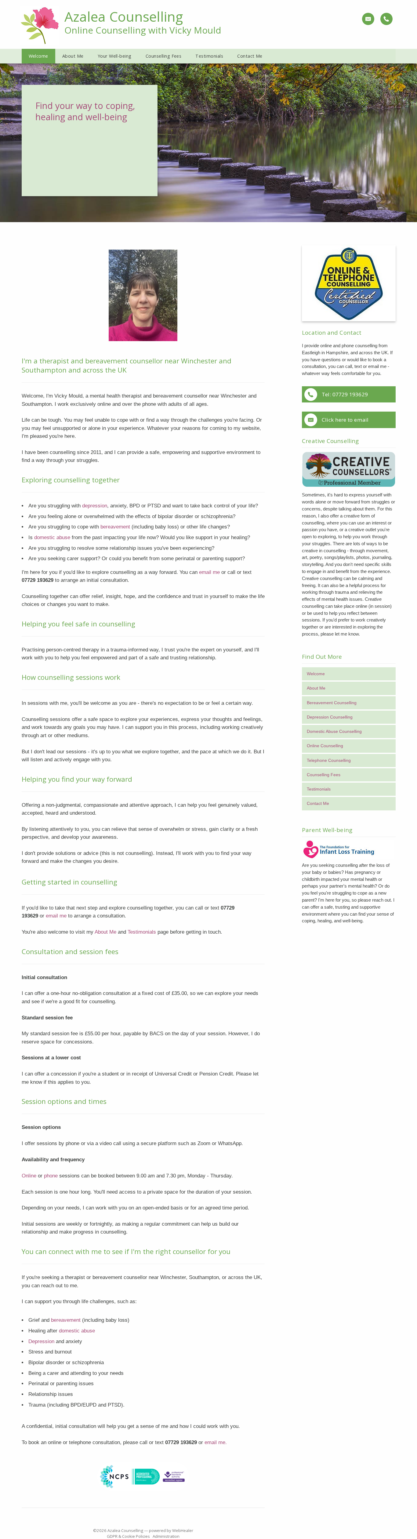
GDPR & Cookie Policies (128, 1536)
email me (209, 572)
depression (94, 505)
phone (51, 1175)
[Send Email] (367, 18)
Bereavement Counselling (332, 703)
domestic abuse (53, 537)
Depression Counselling (330, 717)
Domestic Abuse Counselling (334, 731)
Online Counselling (325, 746)
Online (29, 1175)
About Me (105, 932)
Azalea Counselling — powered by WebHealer (150, 1530)
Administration (166, 1536)
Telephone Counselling (329, 760)
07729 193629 (350, 394)
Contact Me (318, 803)
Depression (41, 1341)
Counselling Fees (323, 775)
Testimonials (142, 932)
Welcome (316, 674)
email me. (216, 1442)
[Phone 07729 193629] (386, 18)
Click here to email (345, 419)
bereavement (116, 526)
